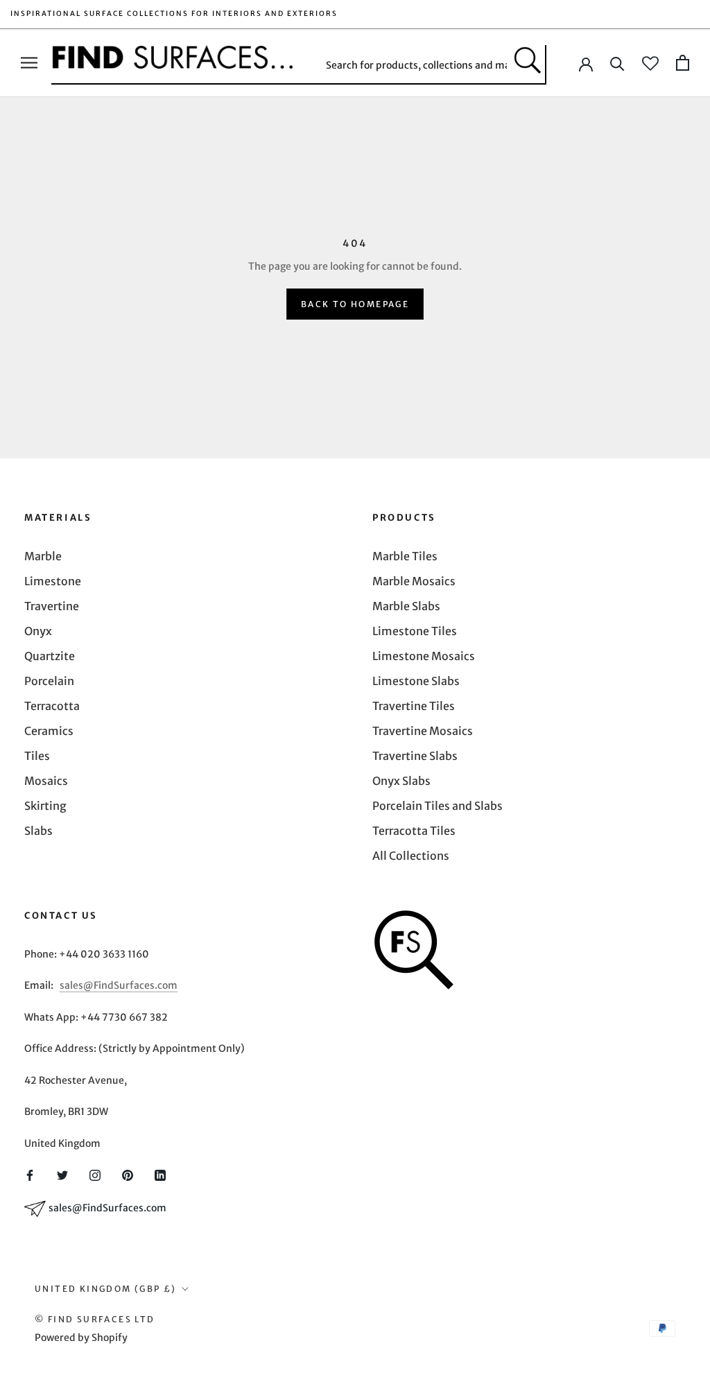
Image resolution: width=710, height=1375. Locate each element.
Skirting (45, 806)
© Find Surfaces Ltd (95, 1319)
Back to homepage (355, 304)
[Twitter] (62, 1175)
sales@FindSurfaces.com (119, 985)
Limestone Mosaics (423, 656)
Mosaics (46, 781)
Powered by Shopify (81, 1337)
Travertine (51, 606)
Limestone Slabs (416, 681)
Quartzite (49, 656)
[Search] (617, 62)
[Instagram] (95, 1175)
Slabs (38, 831)
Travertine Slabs (415, 756)
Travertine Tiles (413, 706)
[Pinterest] (127, 1175)
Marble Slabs (406, 606)
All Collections (410, 856)
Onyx (38, 631)
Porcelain (49, 681)
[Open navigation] (29, 63)
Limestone (52, 581)
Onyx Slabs (401, 781)
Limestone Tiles (414, 631)
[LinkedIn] (160, 1175)
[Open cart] (682, 63)
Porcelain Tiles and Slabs (437, 806)
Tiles (37, 756)
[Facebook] (29, 1175)
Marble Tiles (405, 556)
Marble (43, 556)
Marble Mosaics (414, 581)
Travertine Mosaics (422, 731)
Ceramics (48, 731)
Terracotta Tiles (414, 831)
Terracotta (52, 706)
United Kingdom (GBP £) (106, 1288)
